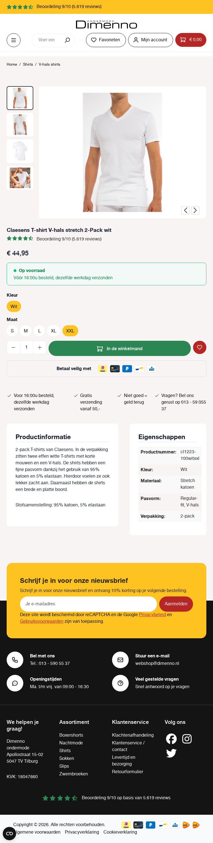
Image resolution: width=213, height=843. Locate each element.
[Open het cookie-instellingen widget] (9, 833)
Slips (64, 766)
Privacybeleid (152, 614)
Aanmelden (176, 604)
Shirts (65, 750)
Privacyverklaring (82, 832)
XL (53, 331)
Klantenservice (130, 721)
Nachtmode (71, 743)
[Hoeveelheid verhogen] (40, 347)
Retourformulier (127, 771)
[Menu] (14, 40)
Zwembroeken (73, 774)
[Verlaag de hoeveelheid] (13, 347)
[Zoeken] (68, 40)
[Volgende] (195, 210)
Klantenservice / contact (128, 746)
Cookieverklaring (120, 832)
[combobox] (46, 40)
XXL (70, 331)
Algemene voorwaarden (36, 832)
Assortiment (74, 721)
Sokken (66, 758)
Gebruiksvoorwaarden (42, 621)
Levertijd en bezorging (123, 761)
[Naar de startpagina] (106, 25)
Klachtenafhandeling (133, 735)
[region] (106, 152)
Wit (14, 306)
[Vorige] (185, 210)
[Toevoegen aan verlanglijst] (199, 347)
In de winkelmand (124, 348)
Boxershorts (71, 735)
